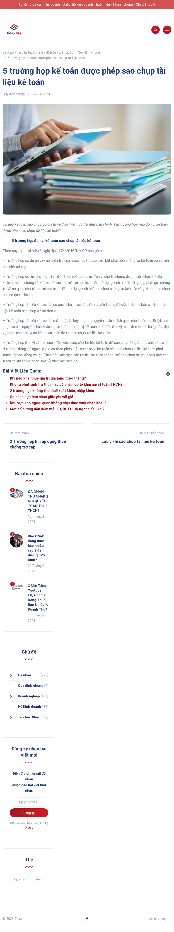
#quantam (20, 879)
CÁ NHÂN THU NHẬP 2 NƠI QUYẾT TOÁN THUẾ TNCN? (38, 501)
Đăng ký (29, 813)
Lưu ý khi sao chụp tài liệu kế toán (133, 441)
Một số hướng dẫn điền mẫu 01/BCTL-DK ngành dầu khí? (57, 409)
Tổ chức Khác (29, 717)
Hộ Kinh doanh (29, 707)
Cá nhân (24, 675)
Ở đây (29, 828)
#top (38, 879)
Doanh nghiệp (29, 696)
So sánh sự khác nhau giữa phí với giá (41, 397)
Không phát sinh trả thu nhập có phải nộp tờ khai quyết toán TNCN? (66, 384)
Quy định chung (14, 94)
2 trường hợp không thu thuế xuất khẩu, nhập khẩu (52, 391)
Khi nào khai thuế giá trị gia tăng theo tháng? (48, 378)
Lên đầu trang (157, 918)
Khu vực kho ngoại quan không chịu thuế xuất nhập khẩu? (58, 403)
